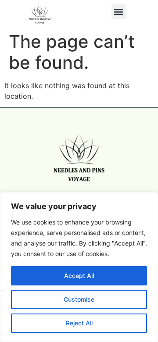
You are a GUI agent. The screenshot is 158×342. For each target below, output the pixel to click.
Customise (79, 299)
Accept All (79, 275)
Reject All (79, 323)
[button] (118, 11)
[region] (79, 267)
